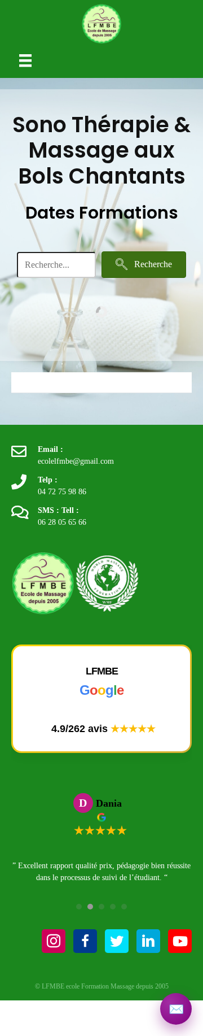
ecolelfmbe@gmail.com (76, 461)
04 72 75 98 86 (62, 491)
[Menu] (25, 60)
